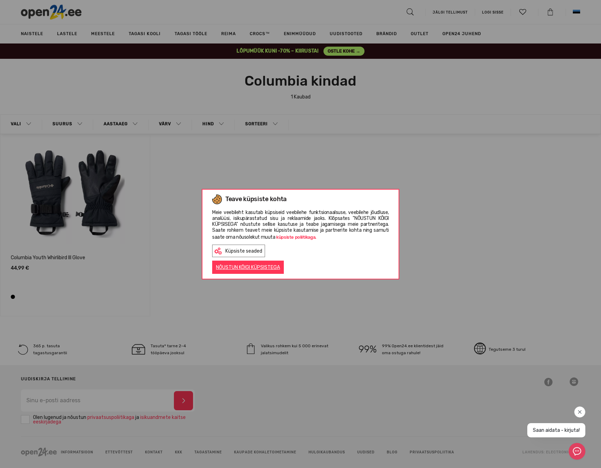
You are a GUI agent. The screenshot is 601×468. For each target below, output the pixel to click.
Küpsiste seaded (243, 251)
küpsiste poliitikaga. (296, 237)
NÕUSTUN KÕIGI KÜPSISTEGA (248, 267)
